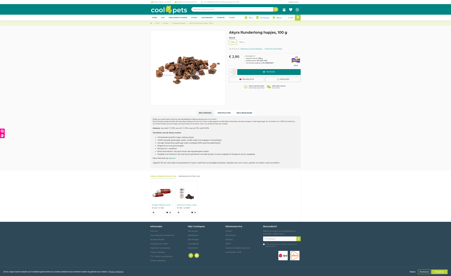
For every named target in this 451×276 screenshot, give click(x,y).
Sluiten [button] (413, 272)
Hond (157, 23)
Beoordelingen (244, 113)
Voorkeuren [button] (424, 272)
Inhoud (232, 37)
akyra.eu (172, 158)
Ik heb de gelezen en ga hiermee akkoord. (281, 245)
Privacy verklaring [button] (115, 272)
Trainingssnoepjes (179, 23)
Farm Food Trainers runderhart (187, 205)
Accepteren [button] (439, 272)
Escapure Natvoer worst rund (162, 205)
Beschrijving (205, 113)
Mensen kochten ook (189, 176)
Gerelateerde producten (163, 176)
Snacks (165, 23)
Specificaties (224, 113)
